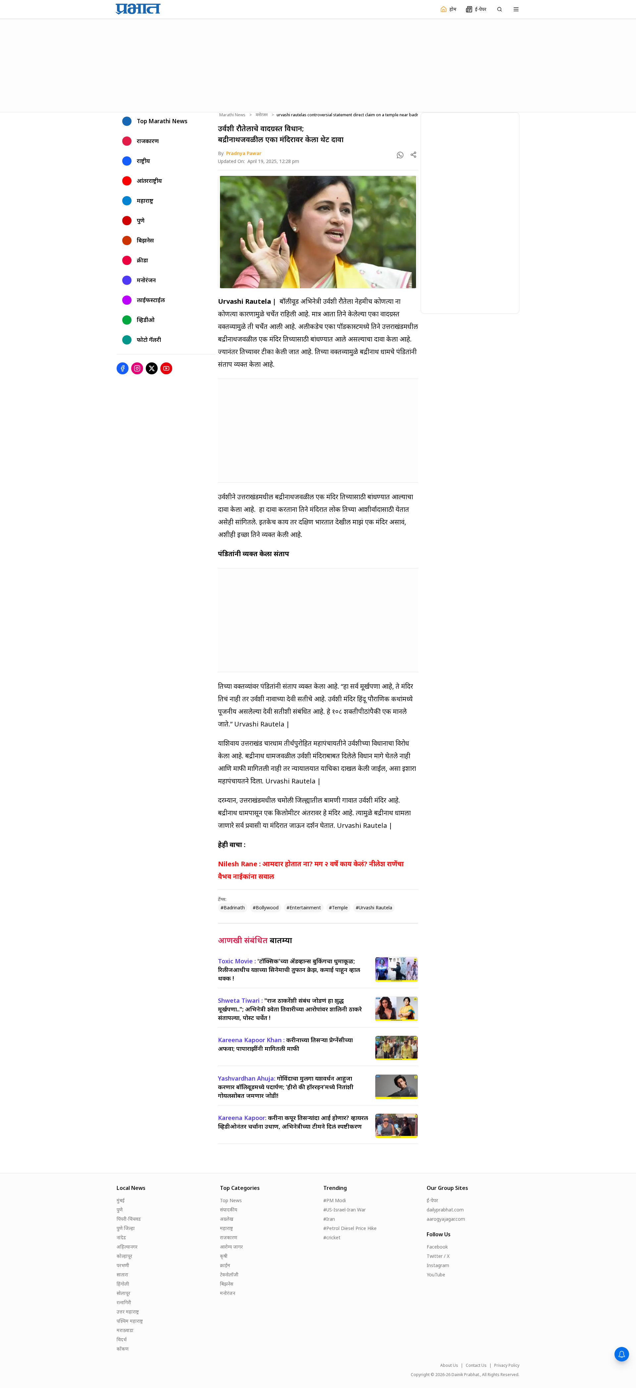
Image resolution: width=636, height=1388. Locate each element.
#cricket (332, 1237)
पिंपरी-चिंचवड (129, 1219)
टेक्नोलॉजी (229, 1274)
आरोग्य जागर (231, 1247)
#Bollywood (266, 907)
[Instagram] (137, 368)
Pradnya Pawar (243, 153)
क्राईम (225, 1265)
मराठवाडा (125, 1330)
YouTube (436, 1274)
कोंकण (123, 1349)
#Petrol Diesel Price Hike (350, 1228)
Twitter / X (438, 1256)
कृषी (224, 1256)
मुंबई (121, 1200)
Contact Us (476, 1365)
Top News (231, 1200)
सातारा (122, 1274)
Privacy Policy (506, 1365)
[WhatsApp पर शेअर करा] (400, 155)
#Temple (338, 907)
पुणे (120, 1209)
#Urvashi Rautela (374, 907)
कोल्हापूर (124, 1256)
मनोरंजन (262, 115)
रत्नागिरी (124, 1302)
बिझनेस (226, 1284)
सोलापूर (123, 1293)
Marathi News (232, 115)
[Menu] (516, 9)
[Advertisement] (318, 64)
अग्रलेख (226, 1219)
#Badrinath (233, 907)
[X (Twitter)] (152, 368)
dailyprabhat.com (445, 1209)
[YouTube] (166, 368)
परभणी (123, 1265)
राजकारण (228, 1237)
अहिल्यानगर (127, 1247)
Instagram (438, 1265)
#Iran (329, 1219)
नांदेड (121, 1237)
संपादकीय (228, 1209)
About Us (449, 1365)
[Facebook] (123, 368)
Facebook (437, 1247)
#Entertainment (304, 907)
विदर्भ (122, 1339)
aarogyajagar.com (446, 1219)
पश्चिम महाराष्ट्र (130, 1321)
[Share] (413, 154)
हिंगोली (123, 1284)
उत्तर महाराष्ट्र (128, 1311)
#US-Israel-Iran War (344, 1209)
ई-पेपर (432, 1200)
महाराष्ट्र (226, 1228)
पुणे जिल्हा (126, 1228)
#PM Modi (334, 1200)
